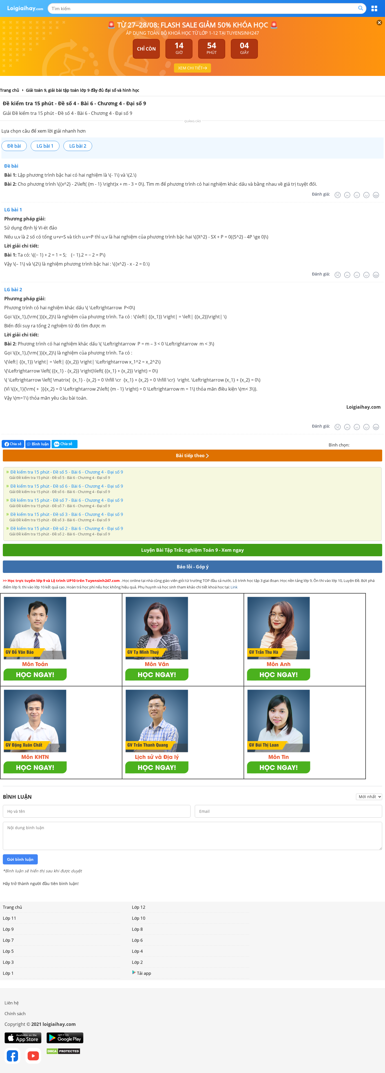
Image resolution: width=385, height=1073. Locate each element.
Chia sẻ (15, 443)
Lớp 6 (137, 940)
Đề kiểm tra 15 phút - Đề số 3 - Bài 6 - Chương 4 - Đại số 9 (66, 514)
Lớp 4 (137, 951)
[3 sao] (367, 444)
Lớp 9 (8, 929)
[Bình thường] (356, 195)
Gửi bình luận (20, 859)
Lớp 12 (138, 907)
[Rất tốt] (376, 195)
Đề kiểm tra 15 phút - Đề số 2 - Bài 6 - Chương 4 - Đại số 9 (66, 528)
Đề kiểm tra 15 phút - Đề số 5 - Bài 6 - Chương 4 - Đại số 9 (66, 472)
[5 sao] (381, 444)
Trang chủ (12, 907)
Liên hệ (12, 1003)
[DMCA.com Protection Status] (63, 1056)
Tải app (144, 973)
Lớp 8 (137, 929)
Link (234, 587)
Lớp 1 (8, 973)
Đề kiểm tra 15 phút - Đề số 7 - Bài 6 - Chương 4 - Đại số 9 (66, 500)
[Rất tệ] (337, 195)
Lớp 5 (8, 951)
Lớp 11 (9, 918)
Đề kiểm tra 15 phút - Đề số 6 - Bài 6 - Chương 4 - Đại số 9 (66, 486)
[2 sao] (360, 444)
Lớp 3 (8, 962)
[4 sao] (374, 444)
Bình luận (40, 444)
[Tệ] (347, 195)
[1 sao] (354, 444)
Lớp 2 (137, 962)
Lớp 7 (8, 940)
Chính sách (15, 1013)
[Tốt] (366, 195)
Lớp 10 (138, 918)
